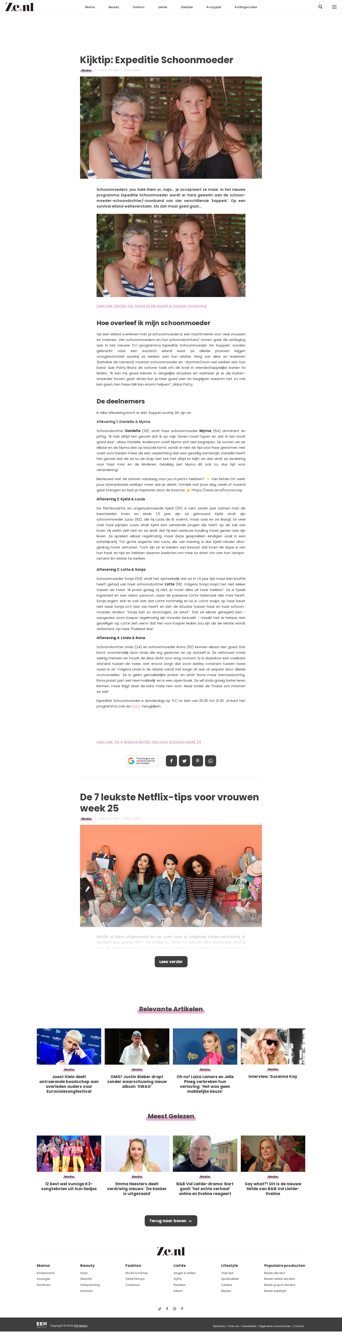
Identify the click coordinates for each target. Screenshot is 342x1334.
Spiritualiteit (230, 1279)
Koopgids (214, 7)
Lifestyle (187, 7)
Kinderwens (46, 1273)
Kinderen (43, 1285)
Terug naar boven (167, 1221)
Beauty (114, 7)
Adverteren (249, 1326)
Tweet (184, 760)
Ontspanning (90, 1285)
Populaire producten (284, 1265)
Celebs (226, 1285)
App (210, 760)
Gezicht (86, 1279)
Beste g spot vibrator (280, 1285)
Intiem (178, 1291)
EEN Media (80, 1325)
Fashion (138, 7)
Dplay (136, 706)
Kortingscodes (246, 7)
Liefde (162, 7)
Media (86, 70)
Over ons (233, 1326)
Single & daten (185, 1273)
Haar (84, 1273)
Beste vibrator (274, 1273)
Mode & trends (136, 1273)
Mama (90, 7)
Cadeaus (132, 1285)
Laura (136, 70)
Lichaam (86, 1291)
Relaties (180, 1285)
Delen (171, 760)
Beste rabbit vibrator (279, 1279)
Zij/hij (177, 1279)
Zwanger (43, 1279)
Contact (298, 1326)
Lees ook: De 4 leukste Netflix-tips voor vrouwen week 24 (149, 742)
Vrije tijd (227, 1273)
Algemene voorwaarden (275, 1326)
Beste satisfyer (275, 1291)
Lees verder (171, 961)
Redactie (219, 1326)
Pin (197, 760)
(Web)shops (135, 1279)
